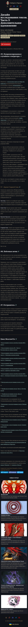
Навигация (14, 9)
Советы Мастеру (5, 37)
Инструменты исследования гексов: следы (12, 382)
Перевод (22, 35)
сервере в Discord (16, 465)
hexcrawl (10, 35)
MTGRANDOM (17, 85)
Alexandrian (4, 35)
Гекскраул (16, 35)
